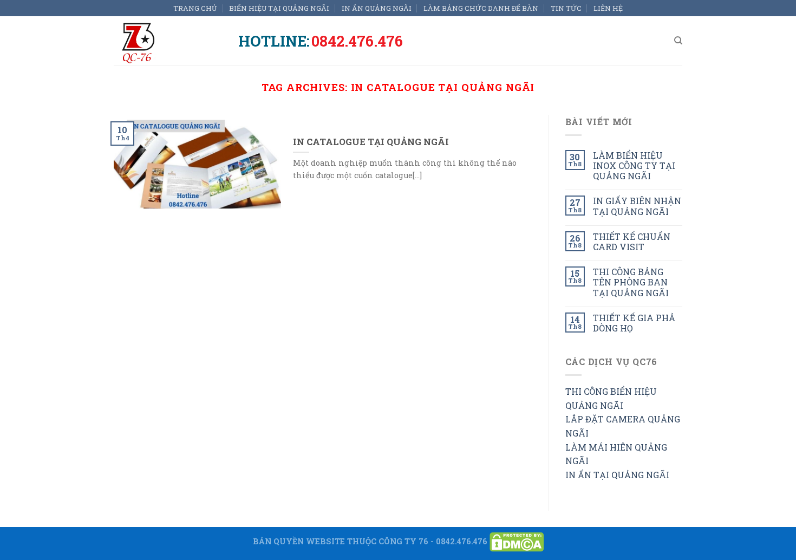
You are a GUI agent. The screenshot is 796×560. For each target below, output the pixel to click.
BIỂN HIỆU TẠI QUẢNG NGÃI (279, 8)
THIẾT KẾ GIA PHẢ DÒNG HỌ (634, 322)
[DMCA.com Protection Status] (517, 541)
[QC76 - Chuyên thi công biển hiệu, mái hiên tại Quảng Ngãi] (168, 40)
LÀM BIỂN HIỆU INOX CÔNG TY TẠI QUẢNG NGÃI (634, 165)
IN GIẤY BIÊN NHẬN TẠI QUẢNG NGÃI (637, 206)
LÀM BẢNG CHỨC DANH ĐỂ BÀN (480, 8)
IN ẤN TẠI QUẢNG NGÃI (617, 474)
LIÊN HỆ (608, 8)
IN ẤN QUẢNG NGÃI (377, 8)
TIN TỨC (566, 8)
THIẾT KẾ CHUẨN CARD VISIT (631, 241)
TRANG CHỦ (195, 8)
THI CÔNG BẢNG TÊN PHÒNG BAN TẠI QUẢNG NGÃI (631, 282)
